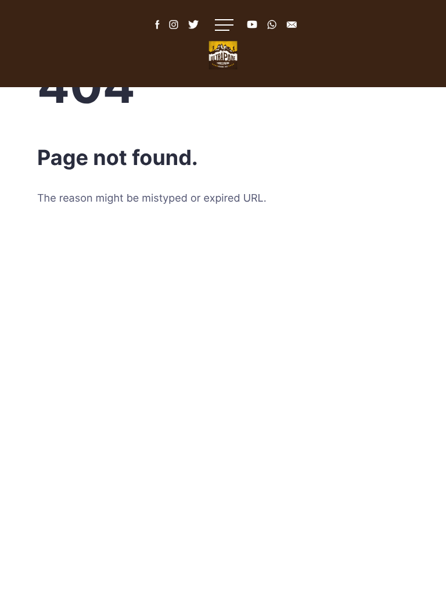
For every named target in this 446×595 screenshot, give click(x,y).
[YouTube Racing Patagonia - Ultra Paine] (252, 34)
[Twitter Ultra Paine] (193, 34)
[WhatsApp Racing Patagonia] (272, 34)
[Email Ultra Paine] (291, 34)
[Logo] (223, 55)
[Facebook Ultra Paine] (156, 34)
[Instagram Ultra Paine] (174, 34)
